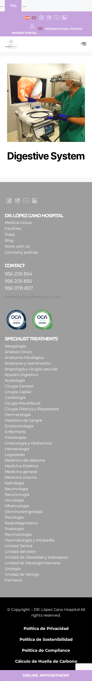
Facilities (13, 228)
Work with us (17, 246)
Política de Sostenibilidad (46, 639)
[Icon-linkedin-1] (64, 17)
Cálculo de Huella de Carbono (46, 661)
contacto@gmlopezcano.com (33, 297)
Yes (13, 5)
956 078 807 (19, 288)
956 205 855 (18, 281)
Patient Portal (24, 33)
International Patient (64, 29)
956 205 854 (18, 274)
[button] (83, 44)
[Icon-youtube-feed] (56, 17)
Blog (9, 240)
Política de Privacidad (46, 628)
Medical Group (18, 222)
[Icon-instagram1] (49, 17)
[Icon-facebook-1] (41, 17)
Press (10, 234)
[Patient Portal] (32, 26)
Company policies (21, 252)
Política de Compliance (46, 650)
